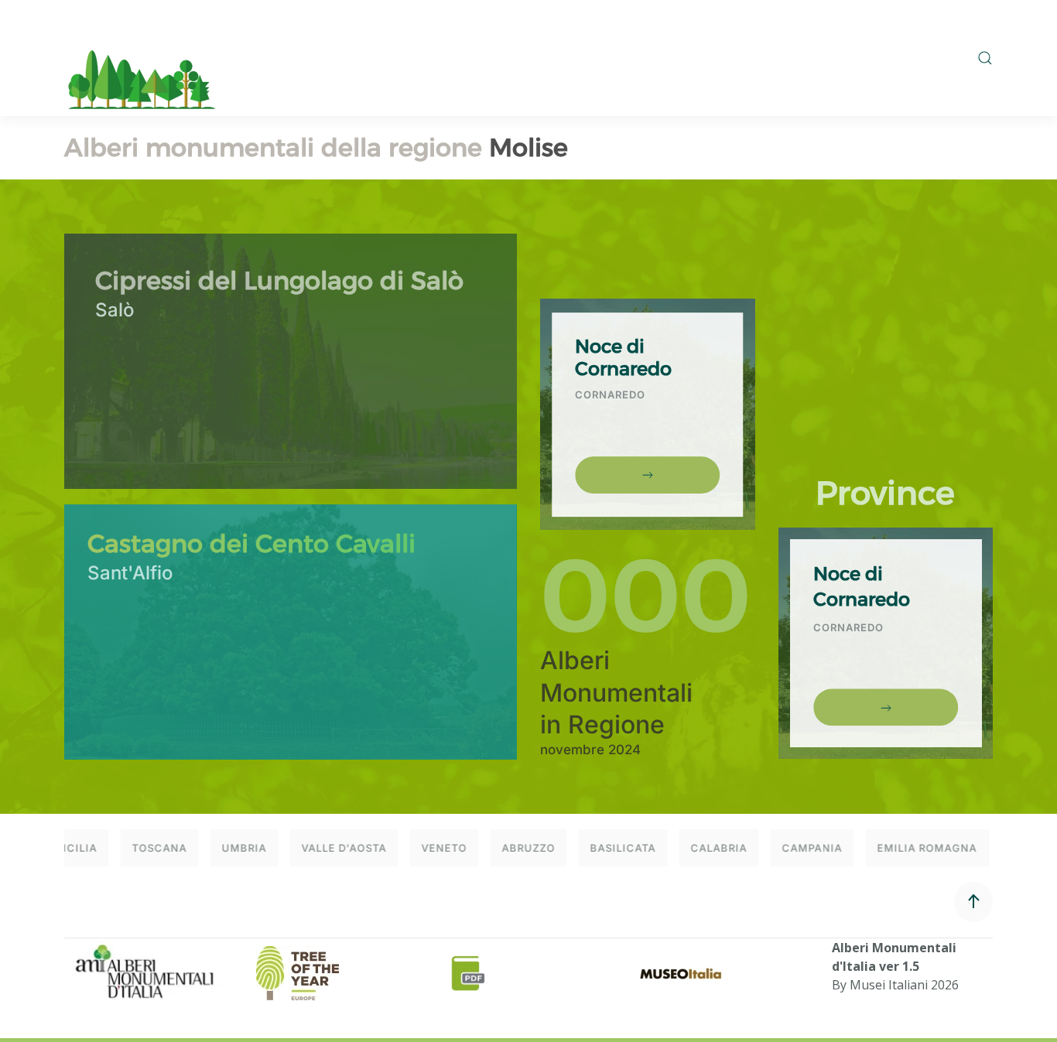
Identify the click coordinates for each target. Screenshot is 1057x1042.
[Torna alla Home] (142, 58)
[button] (985, 58)
